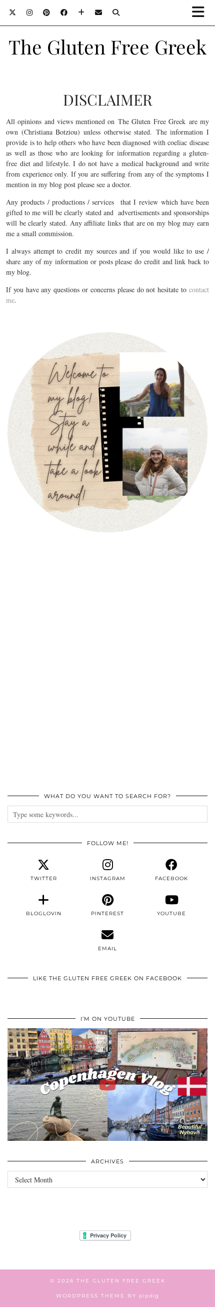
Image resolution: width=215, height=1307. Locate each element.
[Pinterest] (46, 12)
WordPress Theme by (107, 1295)
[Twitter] (12, 12)
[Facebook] (64, 12)
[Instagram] (29, 12)
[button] (202, 13)
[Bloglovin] (81, 12)
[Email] (98, 12)
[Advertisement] (107, 668)
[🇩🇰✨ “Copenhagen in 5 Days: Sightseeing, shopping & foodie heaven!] (108, 1084)
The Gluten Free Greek (107, 47)
